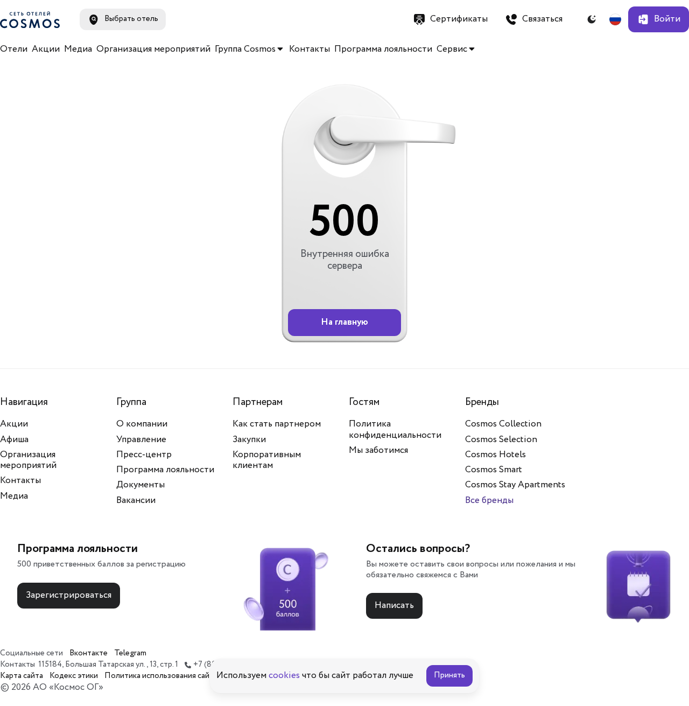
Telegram (130, 653)
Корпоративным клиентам (267, 460)
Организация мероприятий (153, 49)
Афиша (14, 439)
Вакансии (136, 500)
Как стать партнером (277, 424)
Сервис (452, 49)
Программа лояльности (383, 49)
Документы (140, 485)
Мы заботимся (378, 450)
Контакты (309, 49)
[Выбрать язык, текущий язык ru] (615, 19)
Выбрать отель (131, 19)
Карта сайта (21, 676)
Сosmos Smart (493, 470)
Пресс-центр (144, 455)
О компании (141, 424)
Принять (449, 675)
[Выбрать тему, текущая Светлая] (591, 19)
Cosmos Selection (501, 439)
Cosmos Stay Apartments (515, 485)
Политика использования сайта (160, 676)
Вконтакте (88, 653)
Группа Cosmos (245, 49)
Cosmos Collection (503, 424)
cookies (284, 675)
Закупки (249, 439)
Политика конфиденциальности (395, 429)
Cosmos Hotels (495, 455)
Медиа (78, 49)
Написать (394, 605)
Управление (141, 439)
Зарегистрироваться (68, 595)
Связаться (542, 19)
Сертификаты (459, 19)
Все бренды (489, 500)
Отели (13, 49)
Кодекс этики (74, 676)
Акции (46, 49)
